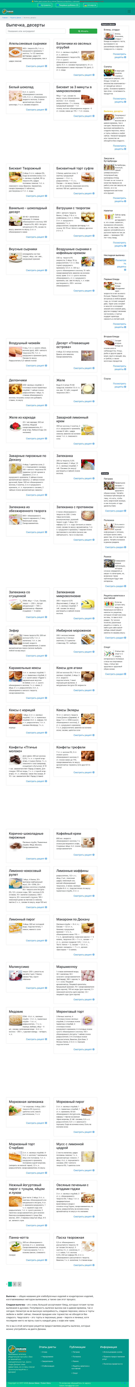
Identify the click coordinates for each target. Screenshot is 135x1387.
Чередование (47, 1357)
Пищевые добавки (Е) (68, 5)
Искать (84, 31)
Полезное (76, 1357)
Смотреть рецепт (35, 66)
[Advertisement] (57, 142)
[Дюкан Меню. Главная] (7, 11)
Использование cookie (112, 1352)
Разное (75, 1361)
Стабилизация (48, 1366)
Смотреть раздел (114, 510)
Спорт (75, 1373)
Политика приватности (113, 1364)
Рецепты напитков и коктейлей (80, 1367)
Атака (44, 1352)
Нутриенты (45, 5)
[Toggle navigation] (129, 11)
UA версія (91, 5)
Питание (76, 1352)
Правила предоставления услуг (113, 1358)
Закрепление (47, 1361)
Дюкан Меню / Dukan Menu (40, 1383)
